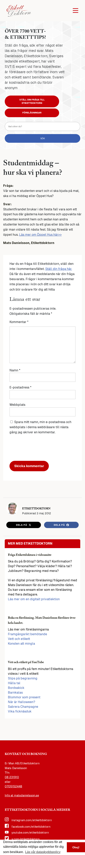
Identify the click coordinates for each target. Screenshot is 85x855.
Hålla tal (14, 683)
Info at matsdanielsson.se (22, 795)
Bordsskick (16, 688)
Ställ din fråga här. (58, 269)
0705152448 (13, 786)
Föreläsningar (32, 112)
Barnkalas (15, 692)
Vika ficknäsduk (19, 711)
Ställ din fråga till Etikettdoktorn (32, 101)
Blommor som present (24, 697)
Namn (14, 370)
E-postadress (20, 387)
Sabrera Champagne (23, 707)
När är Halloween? (21, 702)
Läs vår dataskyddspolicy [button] (42, 852)
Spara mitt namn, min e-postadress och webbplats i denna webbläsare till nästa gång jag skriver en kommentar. (40, 427)
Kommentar (18, 322)
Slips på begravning (22, 678)
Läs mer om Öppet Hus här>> (40, 235)
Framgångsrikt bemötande (27, 634)
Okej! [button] (75, 847)
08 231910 (12, 777)
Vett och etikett (19, 639)
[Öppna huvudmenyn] (75, 10)
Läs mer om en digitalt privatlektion (34, 599)
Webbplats (17, 405)
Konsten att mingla (21, 643)
